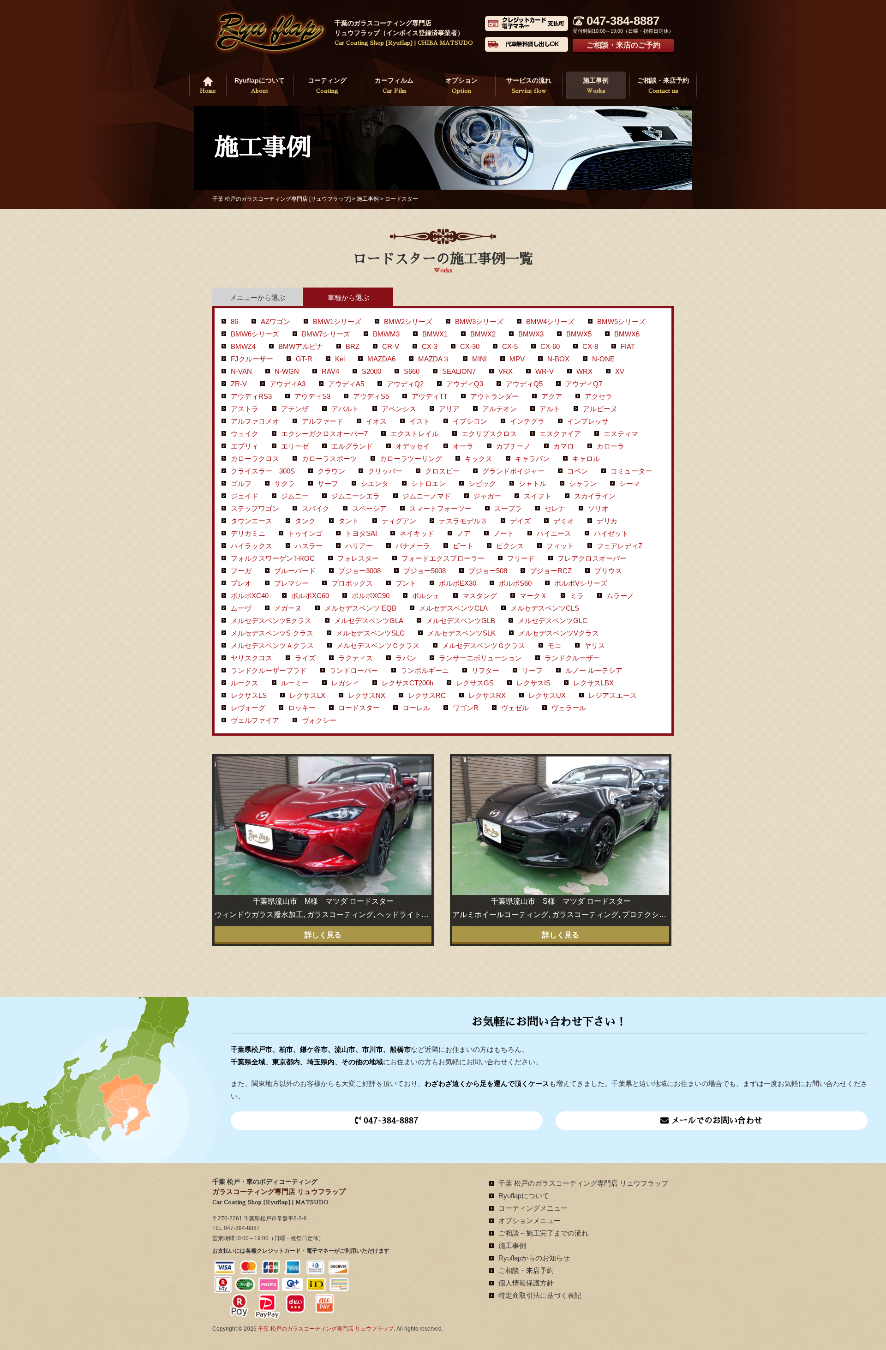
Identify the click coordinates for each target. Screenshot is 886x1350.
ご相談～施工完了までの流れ (543, 1233)
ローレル (416, 708)
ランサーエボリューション (480, 658)
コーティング (327, 85)
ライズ (305, 658)
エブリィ (244, 446)
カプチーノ (513, 446)
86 (234, 321)
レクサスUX (547, 695)
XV (619, 371)
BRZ (352, 346)
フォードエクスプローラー (443, 558)
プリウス (608, 571)
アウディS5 (371, 396)
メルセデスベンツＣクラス (377, 645)
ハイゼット (611, 533)
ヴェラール (568, 708)
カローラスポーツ (329, 458)
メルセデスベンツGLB (460, 620)
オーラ (463, 446)
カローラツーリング (411, 458)
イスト (419, 421)
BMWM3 (386, 334)
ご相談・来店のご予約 (623, 45)
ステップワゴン (255, 508)
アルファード (322, 421)
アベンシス (399, 409)
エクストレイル (414, 434)
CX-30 (469, 346)
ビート (463, 546)
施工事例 (596, 85)
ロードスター (359, 708)
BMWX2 (483, 334)
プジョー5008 (424, 571)
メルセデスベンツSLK (461, 633)
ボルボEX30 (457, 583)
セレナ (555, 508)
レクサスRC (427, 695)
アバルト (345, 409)
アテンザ (295, 409)
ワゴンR (466, 708)
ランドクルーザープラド (269, 670)
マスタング (479, 596)
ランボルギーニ (425, 670)
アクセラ (598, 396)
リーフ (532, 670)
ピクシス (510, 546)
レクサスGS (475, 683)
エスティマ (621, 434)
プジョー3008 (359, 571)
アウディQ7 (583, 384)
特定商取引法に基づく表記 (539, 1295)
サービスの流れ (528, 85)
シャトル (532, 483)
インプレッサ (588, 421)
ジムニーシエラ (355, 496)
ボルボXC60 (310, 596)
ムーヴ (241, 608)
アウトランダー (494, 396)
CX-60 (550, 346)
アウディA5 (346, 384)
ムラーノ (620, 596)
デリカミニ (248, 533)
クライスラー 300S (263, 471)
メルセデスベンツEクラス (271, 620)
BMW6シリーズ (255, 334)
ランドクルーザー (572, 658)
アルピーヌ (600, 409)
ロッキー (302, 708)
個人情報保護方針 (526, 1283)
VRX (505, 371)
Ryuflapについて (259, 85)
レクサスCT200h (407, 683)
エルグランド (352, 446)
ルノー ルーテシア (594, 670)
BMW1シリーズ (337, 321)
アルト (549, 409)
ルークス (244, 683)
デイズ (520, 521)
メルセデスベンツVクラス (558, 633)
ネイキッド (417, 533)
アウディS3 (312, 396)
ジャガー (487, 496)
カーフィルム (394, 85)
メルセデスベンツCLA (453, 608)
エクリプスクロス (489, 434)
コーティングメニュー (533, 1208)
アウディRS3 (251, 396)
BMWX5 (579, 334)
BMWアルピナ (300, 346)
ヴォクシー (319, 720)
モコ (555, 645)
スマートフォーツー (440, 508)
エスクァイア (560, 434)
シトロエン (428, 483)
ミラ (577, 596)
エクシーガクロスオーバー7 (324, 434)
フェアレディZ (619, 546)
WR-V (544, 371)
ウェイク (244, 434)
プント (405, 583)
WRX (584, 371)
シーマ (629, 483)
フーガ (241, 571)
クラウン (331, 471)
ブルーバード (295, 571)
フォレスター (358, 558)
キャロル (586, 458)
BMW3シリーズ (479, 321)
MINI (479, 359)
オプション (461, 85)
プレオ (241, 583)
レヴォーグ (248, 708)
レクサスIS (533, 683)
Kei (340, 359)
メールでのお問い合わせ (715, 1120)
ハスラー (309, 546)
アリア (449, 409)
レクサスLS (249, 695)
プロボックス (352, 583)
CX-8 (590, 346)
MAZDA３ (433, 359)
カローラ (610, 446)
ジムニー (295, 496)
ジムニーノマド (426, 496)
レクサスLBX (593, 683)
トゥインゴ (305, 533)
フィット (560, 546)
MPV (517, 359)
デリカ (607, 521)
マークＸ (533, 596)
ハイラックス (251, 546)
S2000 (371, 371)
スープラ (508, 508)
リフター (485, 670)
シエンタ (375, 483)
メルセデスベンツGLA (368, 620)
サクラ (284, 483)
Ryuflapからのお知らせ (534, 1258)
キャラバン (532, 458)
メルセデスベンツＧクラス (483, 645)
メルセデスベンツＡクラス (272, 645)
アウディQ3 (464, 384)
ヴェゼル (515, 708)
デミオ (563, 521)
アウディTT (430, 396)
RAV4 (330, 371)
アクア (551, 396)
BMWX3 (531, 334)
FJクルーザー (252, 359)
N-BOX (558, 359)
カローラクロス (255, 458)
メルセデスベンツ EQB (360, 608)
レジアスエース (612, 695)
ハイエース (554, 533)
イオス (376, 421)
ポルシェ (426, 596)
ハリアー (359, 546)
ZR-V (239, 384)
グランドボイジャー (513, 471)
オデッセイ (412, 446)
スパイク (315, 508)
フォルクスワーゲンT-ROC (273, 558)
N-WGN (287, 371)
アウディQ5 (524, 384)
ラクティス (355, 658)
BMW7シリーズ (326, 334)
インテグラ (527, 421)
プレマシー (291, 583)
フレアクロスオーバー (592, 558)
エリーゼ (295, 446)
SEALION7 (459, 371)
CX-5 (510, 346)
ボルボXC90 (370, 596)
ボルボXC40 (250, 596)
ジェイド (244, 496)
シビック (482, 483)
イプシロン (470, 421)
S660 (411, 371)
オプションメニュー (529, 1220)
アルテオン (499, 409)
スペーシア (369, 508)
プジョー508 (487, 571)
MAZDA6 (381, 359)
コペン (577, 471)
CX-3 (429, 346)
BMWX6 (627, 334)
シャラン (583, 483)
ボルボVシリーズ (580, 583)
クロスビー (442, 471)
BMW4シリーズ (550, 321)
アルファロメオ (255, 421)
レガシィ (345, 683)
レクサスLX (307, 695)
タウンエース (251, 521)
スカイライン (595, 496)
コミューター (631, 471)
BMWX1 (435, 334)
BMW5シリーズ (621, 321)
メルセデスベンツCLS (544, 608)
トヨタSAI (361, 533)
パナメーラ (412, 546)
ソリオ (598, 508)
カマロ (563, 446)
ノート (503, 533)
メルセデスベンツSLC (370, 633)
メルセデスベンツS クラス (272, 633)
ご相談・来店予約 (663, 85)
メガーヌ (288, 608)
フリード (521, 558)
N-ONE (603, 359)
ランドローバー (353, 670)
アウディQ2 (405, 384)
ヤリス (594, 645)
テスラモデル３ (463, 521)
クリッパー (385, 471)
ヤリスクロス (251, 658)
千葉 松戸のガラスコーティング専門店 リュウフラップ (583, 1183)
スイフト (537, 496)
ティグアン (399, 521)
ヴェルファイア (255, 720)
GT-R (304, 359)
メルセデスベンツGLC (552, 620)
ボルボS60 (515, 583)
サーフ (327, 483)
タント (348, 521)
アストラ (244, 409)
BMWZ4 (243, 346)
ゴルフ (241, 483)
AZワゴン (275, 321)
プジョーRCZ (551, 571)
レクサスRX (487, 695)
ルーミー (295, 683)
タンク (305, 521)
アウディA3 (287, 384)
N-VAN (241, 371)
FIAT (628, 346)
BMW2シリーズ (408, 321)
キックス (478, 458)
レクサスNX (366, 695)
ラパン (405, 658)
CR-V (390, 346)
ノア (464, 533)
